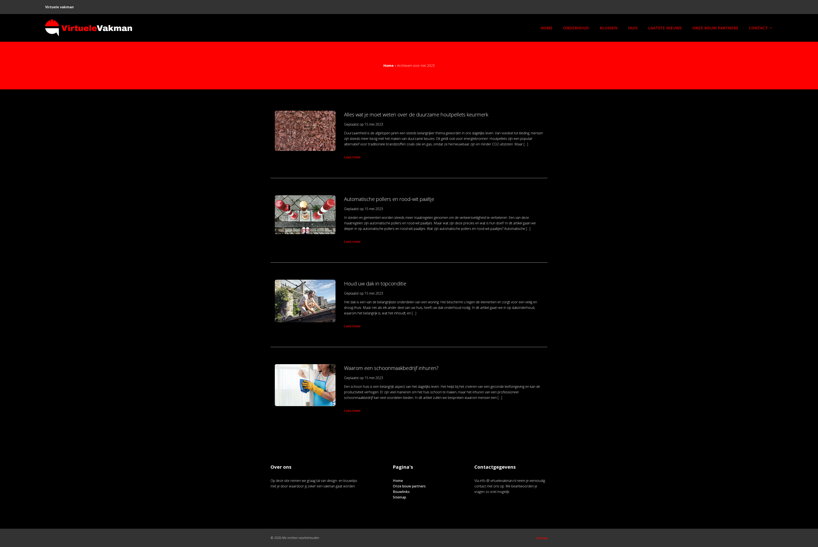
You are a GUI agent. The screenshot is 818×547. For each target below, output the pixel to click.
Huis (632, 27)
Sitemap (399, 497)
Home (546, 27)
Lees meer (352, 157)
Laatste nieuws (665, 27)
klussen (608, 27)
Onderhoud (576, 27)
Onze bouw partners (715, 27)
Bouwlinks (401, 491)
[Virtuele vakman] (88, 27)
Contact (758, 27)
